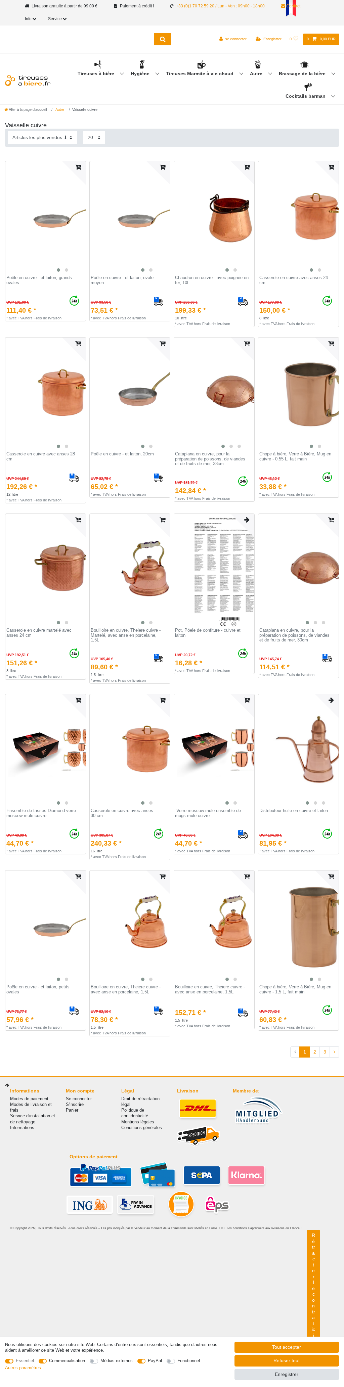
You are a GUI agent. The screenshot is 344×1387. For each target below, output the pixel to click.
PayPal (155, 1360)
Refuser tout (286, 1360)
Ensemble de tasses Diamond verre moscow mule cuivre (41, 813)
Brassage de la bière (303, 73)
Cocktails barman (306, 96)
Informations (22, 1127)
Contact (292, 6)
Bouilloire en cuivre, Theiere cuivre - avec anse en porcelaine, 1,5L (126, 989)
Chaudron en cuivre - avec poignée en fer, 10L (212, 280)
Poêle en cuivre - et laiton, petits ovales (38, 989)
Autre (257, 73)
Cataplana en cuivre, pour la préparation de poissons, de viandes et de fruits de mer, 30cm (294, 635)
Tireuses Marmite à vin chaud (200, 73)
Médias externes (116, 1360)
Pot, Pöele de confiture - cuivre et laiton (208, 633)
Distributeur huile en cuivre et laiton (293, 810)
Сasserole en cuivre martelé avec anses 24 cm (39, 633)
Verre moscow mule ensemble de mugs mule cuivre (208, 813)
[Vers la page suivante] (334, 1052)
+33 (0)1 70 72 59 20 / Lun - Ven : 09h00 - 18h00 (220, 6)
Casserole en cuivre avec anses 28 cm (40, 456)
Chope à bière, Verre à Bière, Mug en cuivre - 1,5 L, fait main (295, 989)
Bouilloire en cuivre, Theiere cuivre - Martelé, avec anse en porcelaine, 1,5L (126, 635)
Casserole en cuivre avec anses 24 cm (293, 280)
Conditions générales (141, 1127)
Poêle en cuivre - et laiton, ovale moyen (122, 280)
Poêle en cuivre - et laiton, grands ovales (39, 280)
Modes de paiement (29, 1098)
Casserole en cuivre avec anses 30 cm (122, 813)
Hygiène (141, 73)
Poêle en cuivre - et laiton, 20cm (122, 454)
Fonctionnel (188, 1360)
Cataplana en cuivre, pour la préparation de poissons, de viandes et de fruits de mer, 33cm (210, 459)
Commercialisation (67, 1360)
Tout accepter (286, 1347)
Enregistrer (286, 1374)
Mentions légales (137, 1121)
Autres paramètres (23, 1367)
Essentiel (25, 1360)
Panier (72, 1110)
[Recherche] (162, 39)
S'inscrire (75, 1104)
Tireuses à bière (97, 73)
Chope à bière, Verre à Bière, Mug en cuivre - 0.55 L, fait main (295, 456)
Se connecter (79, 1098)
